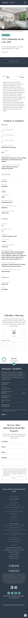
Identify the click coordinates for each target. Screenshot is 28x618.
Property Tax (5, 395)
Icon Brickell (14, 513)
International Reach (14, 505)
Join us (15, 515)
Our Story (14, 509)
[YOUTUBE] (19, 593)
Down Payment (6, 391)
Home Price (5, 382)
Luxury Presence (14, 598)
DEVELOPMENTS (14, 523)
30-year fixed (5, 388)
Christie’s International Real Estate (14, 507)
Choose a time (6, 340)
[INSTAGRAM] (12, 593)
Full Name (5, 441)
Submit (14, 478)
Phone (4, 447)
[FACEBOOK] (8, 593)
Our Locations (14, 502)
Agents (15, 500)
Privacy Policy (6, 474)
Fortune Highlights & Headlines (14, 511)
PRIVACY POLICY (14, 558)
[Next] (24, 333)
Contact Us (15, 517)
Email (3, 452)
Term (3, 387)
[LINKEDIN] (15, 593)
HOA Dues (5, 404)
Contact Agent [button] (14, 61)
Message (4, 457)
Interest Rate (5, 400)
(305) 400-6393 (14, 554)
